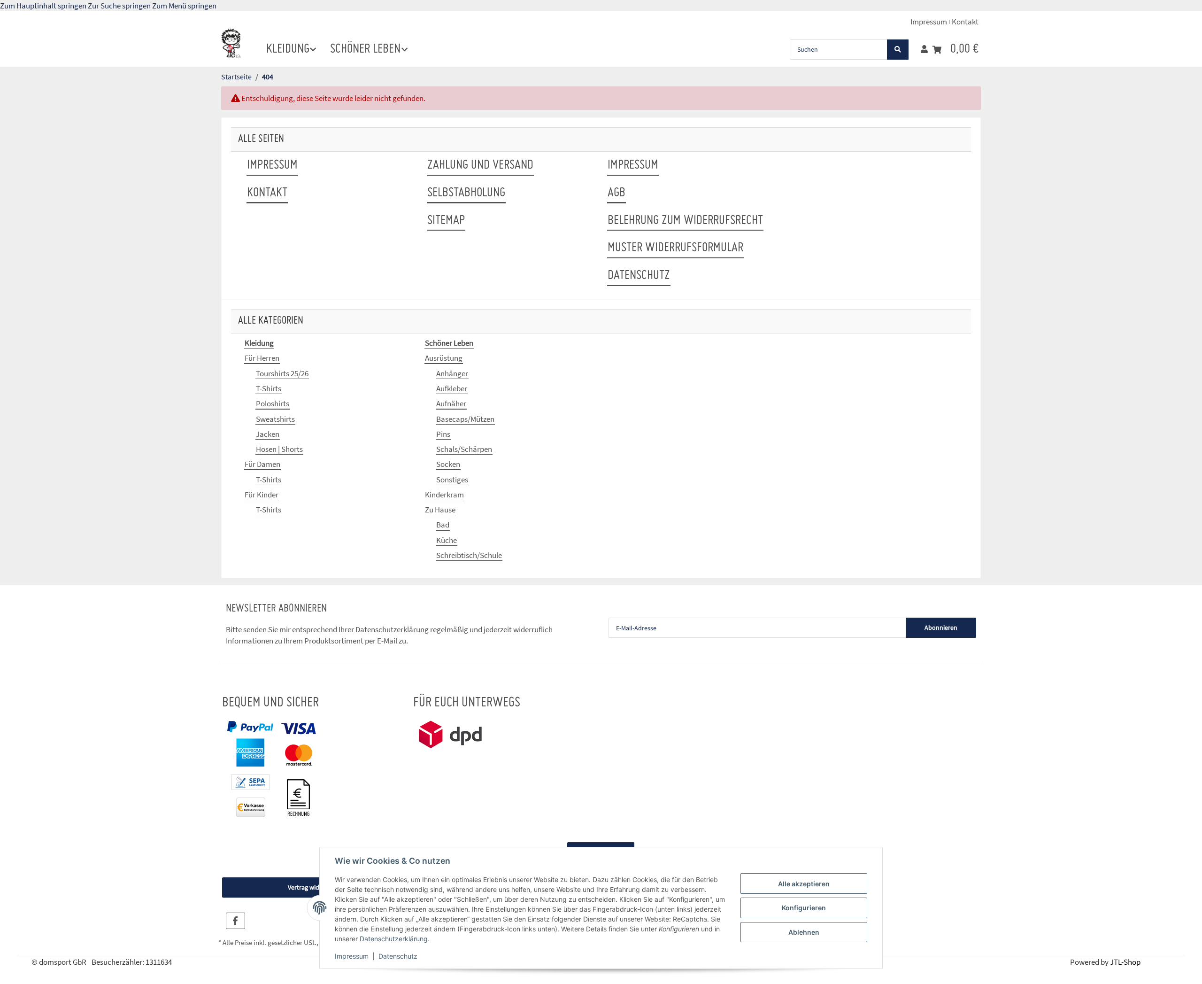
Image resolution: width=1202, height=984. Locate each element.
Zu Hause (440, 509)
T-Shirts (268, 388)
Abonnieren (941, 627)
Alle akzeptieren (804, 884)
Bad (442, 524)
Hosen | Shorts (279, 449)
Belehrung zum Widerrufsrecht (685, 221)
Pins (443, 434)
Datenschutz (397, 956)
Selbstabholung (466, 193)
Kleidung (259, 343)
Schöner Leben (449, 343)
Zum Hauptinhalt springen (44, 5)
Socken (448, 464)
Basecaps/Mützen (465, 419)
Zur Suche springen (120, 5)
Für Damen (262, 464)
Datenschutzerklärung (394, 939)
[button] (924, 49)
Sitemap (446, 221)
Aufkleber (451, 388)
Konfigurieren (804, 908)
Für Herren (262, 358)
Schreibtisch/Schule (469, 555)
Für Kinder (261, 494)
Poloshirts (272, 403)
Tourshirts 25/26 (282, 373)
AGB (616, 193)
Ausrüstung (443, 358)
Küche (446, 540)
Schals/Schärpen (464, 449)
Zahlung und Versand (480, 165)
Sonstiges (452, 479)
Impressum (352, 956)
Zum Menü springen (184, 5)
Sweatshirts (275, 419)
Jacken (267, 434)
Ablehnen (803, 932)
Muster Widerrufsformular (675, 248)
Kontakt (965, 21)
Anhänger (452, 373)
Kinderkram (444, 494)
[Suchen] (898, 49)
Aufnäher (451, 403)
